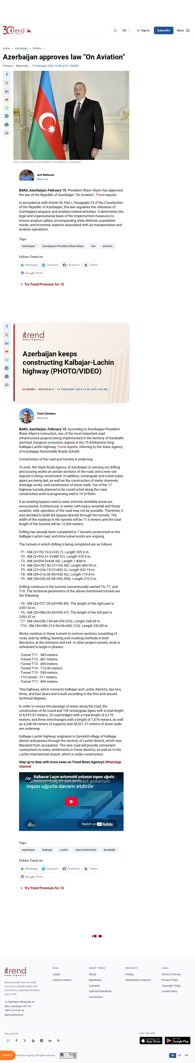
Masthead (95, 980)
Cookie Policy (169, 991)
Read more (42, 179)
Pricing (129, 974)
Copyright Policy (171, 985)
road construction (86, 849)
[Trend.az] (17, 30)
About (92, 974)
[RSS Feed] (58, 1040)
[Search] (115, 30)
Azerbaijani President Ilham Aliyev (63, 246)
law (93, 246)
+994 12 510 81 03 (14, 1010)
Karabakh (109, 849)
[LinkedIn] (49, 1040)
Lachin (64, 849)
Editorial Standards (100, 991)
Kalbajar (47, 849)
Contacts (94, 985)
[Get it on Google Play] (177, 1040)
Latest (56, 974)
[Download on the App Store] (151, 1040)
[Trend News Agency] (15, 971)
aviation (108, 246)
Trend (100, 195)
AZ (179, 1055)
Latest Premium (62, 980)
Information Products (138, 980)
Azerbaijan (28, 246)
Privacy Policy (170, 980)
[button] (6, 74)
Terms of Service (171, 974)
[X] (24, 1040)
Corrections (96, 996)
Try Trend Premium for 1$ (44, 284)
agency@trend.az (14, 1014)
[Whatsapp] (8, 1040)
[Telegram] (41, 1040)
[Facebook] (16, 1040)
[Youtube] (33, 1040)
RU (186, 1055)
